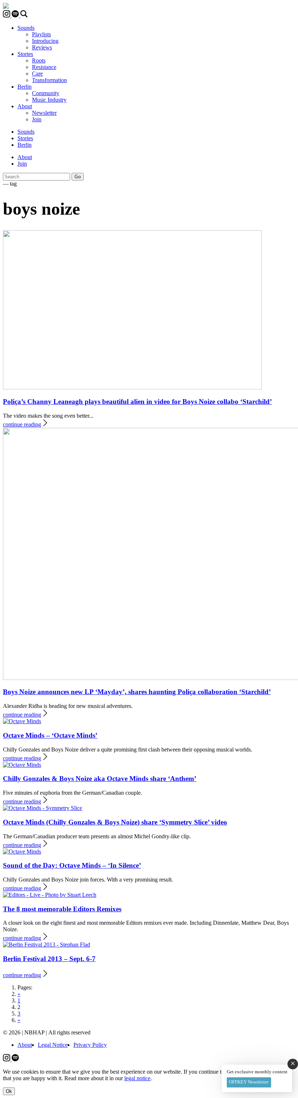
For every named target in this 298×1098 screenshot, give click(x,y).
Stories (25, 54)
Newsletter (44, 113)
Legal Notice (53, 1045)
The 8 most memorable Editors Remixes (62, 909)
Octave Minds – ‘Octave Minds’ (50, 735)
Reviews (42, 47)
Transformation (49, 80)
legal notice (137, 1078)
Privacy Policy (90, 1045)
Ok (9, 1091)
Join (36, 119)
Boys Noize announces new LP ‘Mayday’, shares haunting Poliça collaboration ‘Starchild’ (137, 692)
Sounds (26, 28)
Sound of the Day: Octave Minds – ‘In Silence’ (72, 865)
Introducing (45, 41)
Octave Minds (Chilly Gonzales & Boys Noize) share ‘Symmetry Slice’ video (115, 822)
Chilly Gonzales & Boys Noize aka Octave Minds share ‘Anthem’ (99, 778)
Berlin (24, 87)
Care (37, 73)
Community (45, 93)
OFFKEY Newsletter (249, 1082)
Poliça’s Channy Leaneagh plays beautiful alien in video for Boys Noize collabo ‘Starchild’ (137, 401)
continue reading (22, 424)
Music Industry (49, 100)
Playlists (41, 34)
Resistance (44, 67)
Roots (38, 60)
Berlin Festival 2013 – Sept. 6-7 (49, 959)
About (24, 106)
